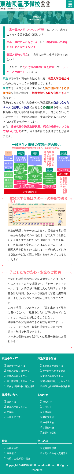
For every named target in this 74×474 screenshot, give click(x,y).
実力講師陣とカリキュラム (20, 381)
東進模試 (11, 453)
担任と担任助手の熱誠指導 (20, 386)
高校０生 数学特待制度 (18, 458)
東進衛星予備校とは (52, 366)
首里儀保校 (48, 427)
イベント (47, 407)
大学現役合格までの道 (53, 371)
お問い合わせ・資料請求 (55, 453)
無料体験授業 (49, 448)
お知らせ (47, 402)
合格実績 (47, 412)
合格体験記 (12, 448)
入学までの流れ (14, 417)
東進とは (11, 402)
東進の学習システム (16, 376)
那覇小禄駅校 (49, 432)
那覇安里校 (48, 417)
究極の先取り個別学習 (18, 371)
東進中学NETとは (15, 366)
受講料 (10, 412)
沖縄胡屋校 (48, 422)
